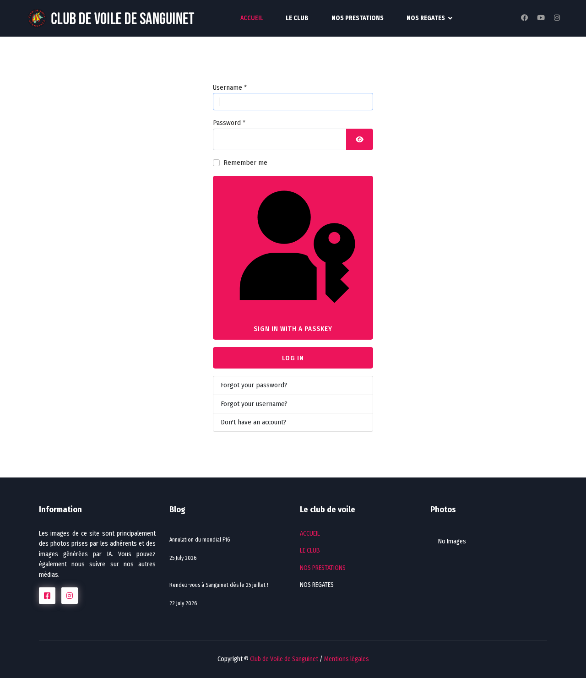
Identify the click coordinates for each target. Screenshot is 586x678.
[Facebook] (524, 18)
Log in (293, 358)
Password (229, 123)
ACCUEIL (251, 18)
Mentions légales (346, 659)
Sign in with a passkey (293, 329)
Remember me (245, 162)
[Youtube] (541, 18)
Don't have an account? (254, 422)
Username (230, 87)
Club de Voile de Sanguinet (284, 659)
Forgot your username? (254, 404)
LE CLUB (297, 18)
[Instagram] (557, 18)
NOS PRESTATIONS (357, 18)
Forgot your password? (254, 385)
